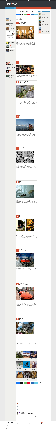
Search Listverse (19, 424)
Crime (9, 62)
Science (23, 0)
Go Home (6, 0)
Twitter (41, 423)
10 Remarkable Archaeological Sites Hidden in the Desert (11, 50)
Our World (10, 49)
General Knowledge (16, 0)
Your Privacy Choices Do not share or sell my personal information (9, 428)
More (28, 0)
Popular (15, 8)
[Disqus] (33, 411)
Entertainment (11, 0)
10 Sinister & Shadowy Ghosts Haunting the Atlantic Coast (11, 76)
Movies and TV (10, 45)
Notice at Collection (8, 429)
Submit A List (30, 423)
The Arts (10, 70)
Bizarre (8, 0)
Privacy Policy (7, 426)
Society (26, 0)
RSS (45, 423)
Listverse (7, 424)
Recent (12, 8)
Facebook (42, 423)
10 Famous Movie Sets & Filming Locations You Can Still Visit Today (12, 20)
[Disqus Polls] (33, 393)
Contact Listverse (31, 424)
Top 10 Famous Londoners (45, 17)
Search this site (49, 0)
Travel (10, 18)
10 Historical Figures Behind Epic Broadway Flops (11, 72)
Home (17, 423)
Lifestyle (21, 0)
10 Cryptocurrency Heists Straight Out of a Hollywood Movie (12, 64)
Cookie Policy (10, 426)
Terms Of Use (11, 425)
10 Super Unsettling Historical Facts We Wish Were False (12, 24)
